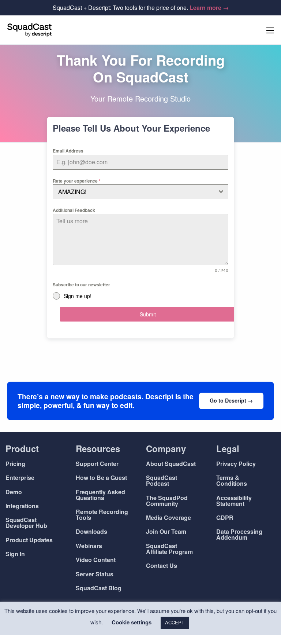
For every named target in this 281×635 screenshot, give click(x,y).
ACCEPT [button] (174, 622)
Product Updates (29, 540)
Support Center (97, 463)
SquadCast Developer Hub (26, 522)
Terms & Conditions (231, 480)
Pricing (15, 463)
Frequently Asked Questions (100, 495)
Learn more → (209, 7)
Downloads (91, 531)
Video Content (96, 559)
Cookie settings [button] (131, 622)
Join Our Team (166, 531)
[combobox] (140, 191)
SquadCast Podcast (161, 480)
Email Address (68, 150)
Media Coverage (168, 517)
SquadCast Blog (98, 588)
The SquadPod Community (167, 500)
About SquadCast (171, 463)
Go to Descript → (231, 400)
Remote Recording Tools (102, 514)
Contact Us (161, 565)
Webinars (89, 546)
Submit (148, 314)
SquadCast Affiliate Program (169, 549)
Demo (13, 492)
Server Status (94, 574)
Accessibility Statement (234, 500)
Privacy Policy (236, 463)
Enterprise (19, 477)
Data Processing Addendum (239, 534)
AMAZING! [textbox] (72, 191)
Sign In (15, 554)
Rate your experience (77, 180)
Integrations (22, 506)
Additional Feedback (74, 210)
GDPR (224, 517)
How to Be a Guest (101, 477)
